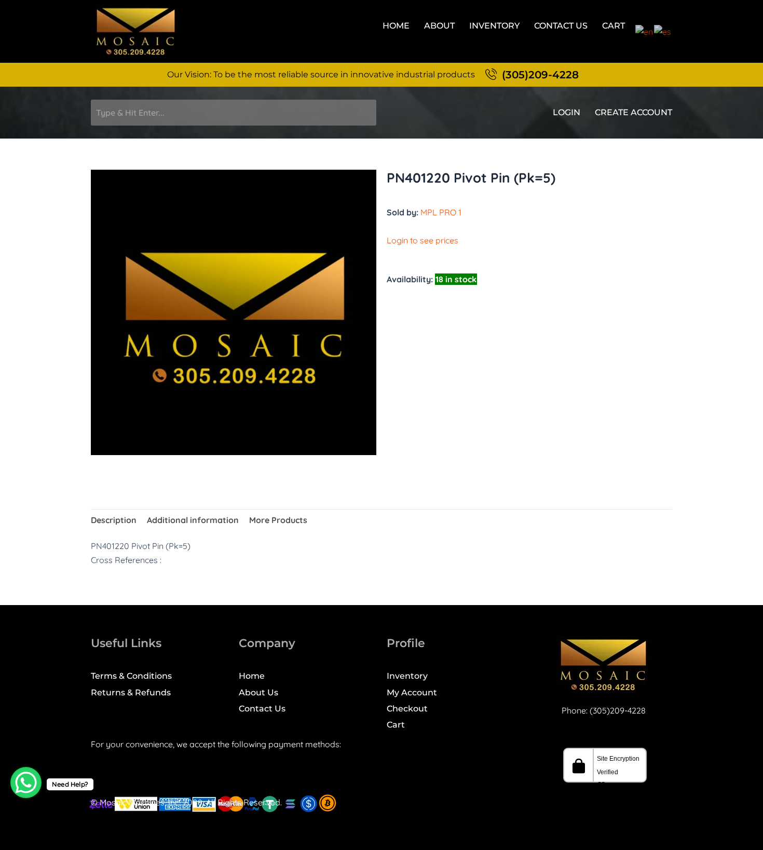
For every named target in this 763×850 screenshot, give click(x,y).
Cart (613, 26)
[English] (644, 30)
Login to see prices (422, 240)
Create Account (633, 112)
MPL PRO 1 (440, 212)
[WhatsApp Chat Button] (26, 782)
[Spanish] (663, 30)
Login (566, 112)
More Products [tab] (278, 520)
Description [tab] (114, 520)
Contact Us (561, 26)
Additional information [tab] (193, 520)
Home (396, 26)
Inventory (494, 26)
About (439, 26)
